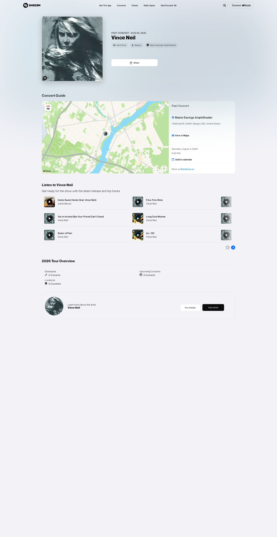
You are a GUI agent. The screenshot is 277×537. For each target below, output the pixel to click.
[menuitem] (105, 5)
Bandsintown (187, 169)
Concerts (121, 5)
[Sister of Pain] (49, 235)
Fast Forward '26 (169, 5)
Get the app (105, 5)
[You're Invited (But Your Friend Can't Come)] (49, 218)
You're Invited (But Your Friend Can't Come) (81, 216)
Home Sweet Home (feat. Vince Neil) (77, 200)
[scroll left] (228, 247)
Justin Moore (64, 203)
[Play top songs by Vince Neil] (45, 78)
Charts (135, 5)
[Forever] (226, 218)
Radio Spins (149, 5)
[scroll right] (233, 247)
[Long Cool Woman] (138, 218)
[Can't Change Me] (226, 202)
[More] (124, 202)
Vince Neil (63, 220)
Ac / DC (150, 233)
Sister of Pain (65, 233)
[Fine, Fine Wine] (138, 202)
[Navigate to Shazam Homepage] (31, 5)
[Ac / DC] (138, 235)
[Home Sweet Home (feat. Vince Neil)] (49, 202)
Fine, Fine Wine (154, 200)
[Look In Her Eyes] (226, 235)
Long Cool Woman (156, 216)
